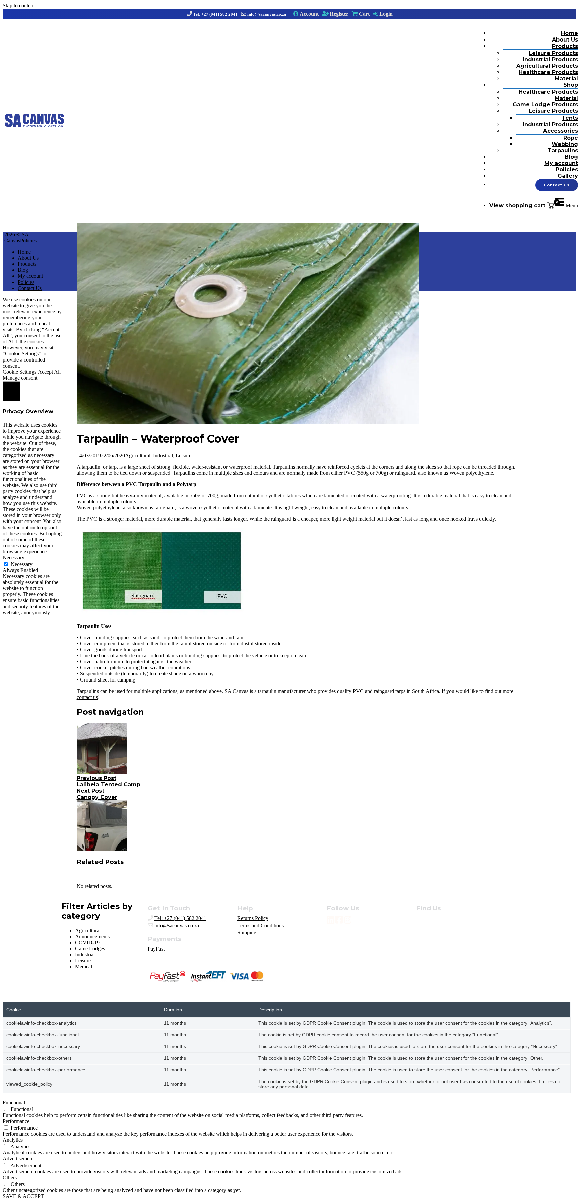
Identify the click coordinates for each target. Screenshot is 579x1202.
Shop (570, 85)
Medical (83, 966)
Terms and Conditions (260, 925)
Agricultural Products (547, 66)
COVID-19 (87, 942)
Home (569, 33)
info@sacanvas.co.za (266, 14)
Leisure (183, 455)
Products (565, 46)
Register (339, 14)
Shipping (246, 932)
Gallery (568, 176)
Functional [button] (14, 1102)
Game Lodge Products (545, 104)
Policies (567, 169)
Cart (364, 14)
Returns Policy (252, 918)
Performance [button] (16, 1121)
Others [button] (10, 1177)
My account (561, 163)
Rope (570, 138)
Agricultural (137, 455)
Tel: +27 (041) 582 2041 (215, 14)
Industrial (163, 455)
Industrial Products (550, 59)
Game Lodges (90, 948)
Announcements (92, 936)
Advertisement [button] (18, 1158)
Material (566, 78)
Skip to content (19, 5)
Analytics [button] (13, 1140)
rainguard (405, 473)
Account (309, 14)
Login (386, 14)
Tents (570, 118)
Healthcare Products (548, 72)
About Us (565, 39)
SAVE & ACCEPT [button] (23, 1196)
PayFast (156, 949)
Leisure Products (553, 53)
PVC (349, 473)
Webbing (565, 144)
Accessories (560, 131)
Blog (571, 157)
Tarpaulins (563, 150)
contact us (87, 697)
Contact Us (557, 185)
